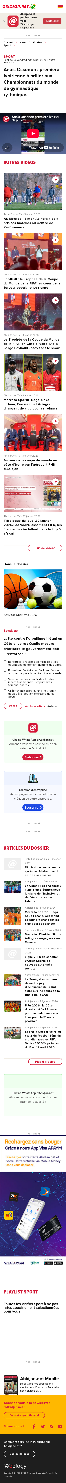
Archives (52, 706)
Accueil (8, 42)
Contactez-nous (19, 1453)
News (23, 42)
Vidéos (37, 42)
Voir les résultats (35, 706)
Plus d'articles (45, 1062)
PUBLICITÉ (32, 36)
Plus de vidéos (45, 548)
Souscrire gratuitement (24, 1415)
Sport (7, 45)
